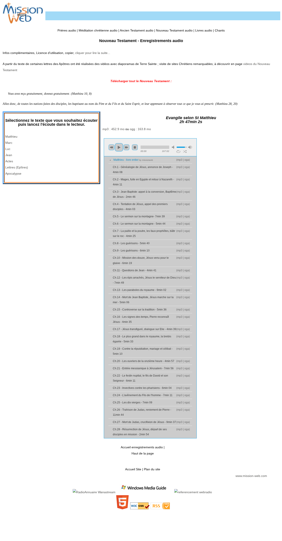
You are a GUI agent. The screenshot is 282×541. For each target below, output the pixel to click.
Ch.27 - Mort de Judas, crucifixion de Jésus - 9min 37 (144, 422)
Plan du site (152, 469)
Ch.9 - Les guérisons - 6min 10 (131, 250)
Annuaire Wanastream (99, 492)
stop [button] (135, 147)
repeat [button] (178, 151)
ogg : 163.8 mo (140, 129)
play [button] (119, 147)
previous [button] (111, 147)
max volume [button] (190, 147)
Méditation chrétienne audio (98, 30)
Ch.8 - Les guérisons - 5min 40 (131, 243)
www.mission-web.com (251, 476)
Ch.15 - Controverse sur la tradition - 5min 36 (140, 309)
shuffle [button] (185, 151)
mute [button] (174, 147)
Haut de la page (143, 453)
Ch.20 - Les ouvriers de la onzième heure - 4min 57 (143, 361)
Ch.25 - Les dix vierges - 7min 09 (132, 402)
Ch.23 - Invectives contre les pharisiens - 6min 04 (142, 388)
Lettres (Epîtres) (16, 167)
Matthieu (11, 136)
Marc (8, 142)
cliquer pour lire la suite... (92, 53)
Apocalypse (13, 173)
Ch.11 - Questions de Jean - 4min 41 (134, 270)
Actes (9, 161)
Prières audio (67, 30)
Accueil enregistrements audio (142, 447)
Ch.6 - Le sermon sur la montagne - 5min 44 (139, 223)
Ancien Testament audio (136, 30)
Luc (7, 149)
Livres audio (203, 30)
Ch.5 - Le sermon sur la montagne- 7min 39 (139, 216)
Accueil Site (133, 469)
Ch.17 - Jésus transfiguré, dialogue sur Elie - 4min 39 (144, 329)
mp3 (179, 160)
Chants (220, 30)
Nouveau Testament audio (174, 30)
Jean (8, 155)
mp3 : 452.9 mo (113, 129)
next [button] (126, 147)
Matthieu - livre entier (133, 160)
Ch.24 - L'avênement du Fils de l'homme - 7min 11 (143, 395)
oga (186, 160)
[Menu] (12, 15)
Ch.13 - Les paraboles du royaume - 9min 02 (139, 290)
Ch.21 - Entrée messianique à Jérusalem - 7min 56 (143, 368)
